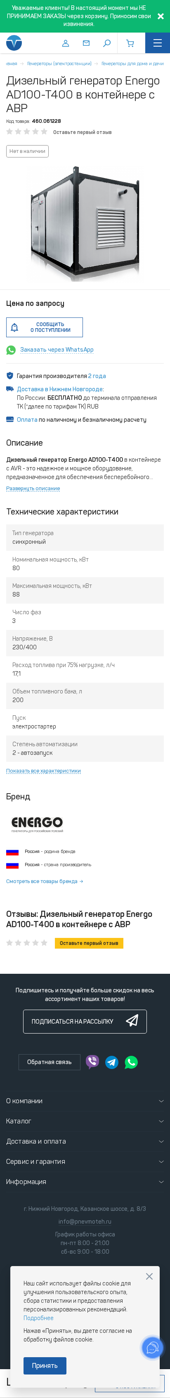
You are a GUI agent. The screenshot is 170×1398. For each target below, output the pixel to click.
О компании (24, 1101)
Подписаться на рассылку (72, 1021)
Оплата (27, 419)
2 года (97, 376)
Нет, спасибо (149, 1276)
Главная (8, 63)
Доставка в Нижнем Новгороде (60, 389)
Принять (45, 1366)
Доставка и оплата (36, 1141)
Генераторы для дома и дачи (133, 63)
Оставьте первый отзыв (82, 132)
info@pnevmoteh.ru (85, 1221)
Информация (26, 1182)
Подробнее (39, 1318)
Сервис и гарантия (35, 1161)
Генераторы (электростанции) (59, 63)
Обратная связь (49, 1062)
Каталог (18, 1121)
